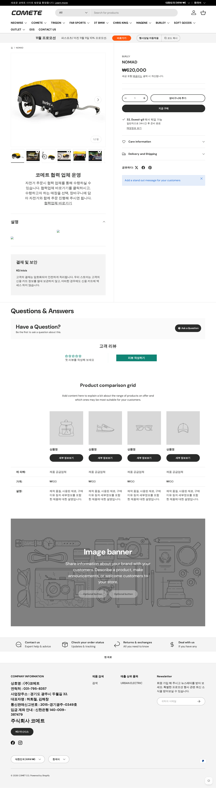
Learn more (63, 2)
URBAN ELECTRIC (131, 683)
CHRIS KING (120, 23)
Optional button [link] (92, 594)
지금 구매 (164, 108)
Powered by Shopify (40, 775)
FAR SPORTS (78, 23)
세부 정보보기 (66, 457)
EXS (32, 29)
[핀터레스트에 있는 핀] (150, 167)
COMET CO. (24, 775)
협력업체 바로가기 (58, 203)
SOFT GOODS (183, 23)
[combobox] (116, 12)
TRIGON (56, 23)
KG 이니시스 (22, 731)
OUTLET (16, 29)
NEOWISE (17, 23)
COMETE (37, 23)
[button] (203, 12)
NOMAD (19, 48)
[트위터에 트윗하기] (136, 167)
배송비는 (137, 76)
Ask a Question (190, 328)
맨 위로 (108, 657)
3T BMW (99, 23)
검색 (95, 683)
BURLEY (161, 23)
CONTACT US (47, 29)
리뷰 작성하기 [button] (136, 358)
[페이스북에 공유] (143, 167)
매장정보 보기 (134, 128)
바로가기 (121, 38)
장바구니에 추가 (177, 98)
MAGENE (141, 23)
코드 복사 (172, 38)
